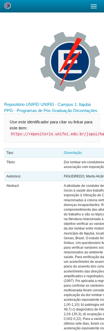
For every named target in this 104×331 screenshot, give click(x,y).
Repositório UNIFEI (21, 104)
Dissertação (73, 153)
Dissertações (85, 110)
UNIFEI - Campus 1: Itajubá (65, 104)
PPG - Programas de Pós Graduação (38, 110)
